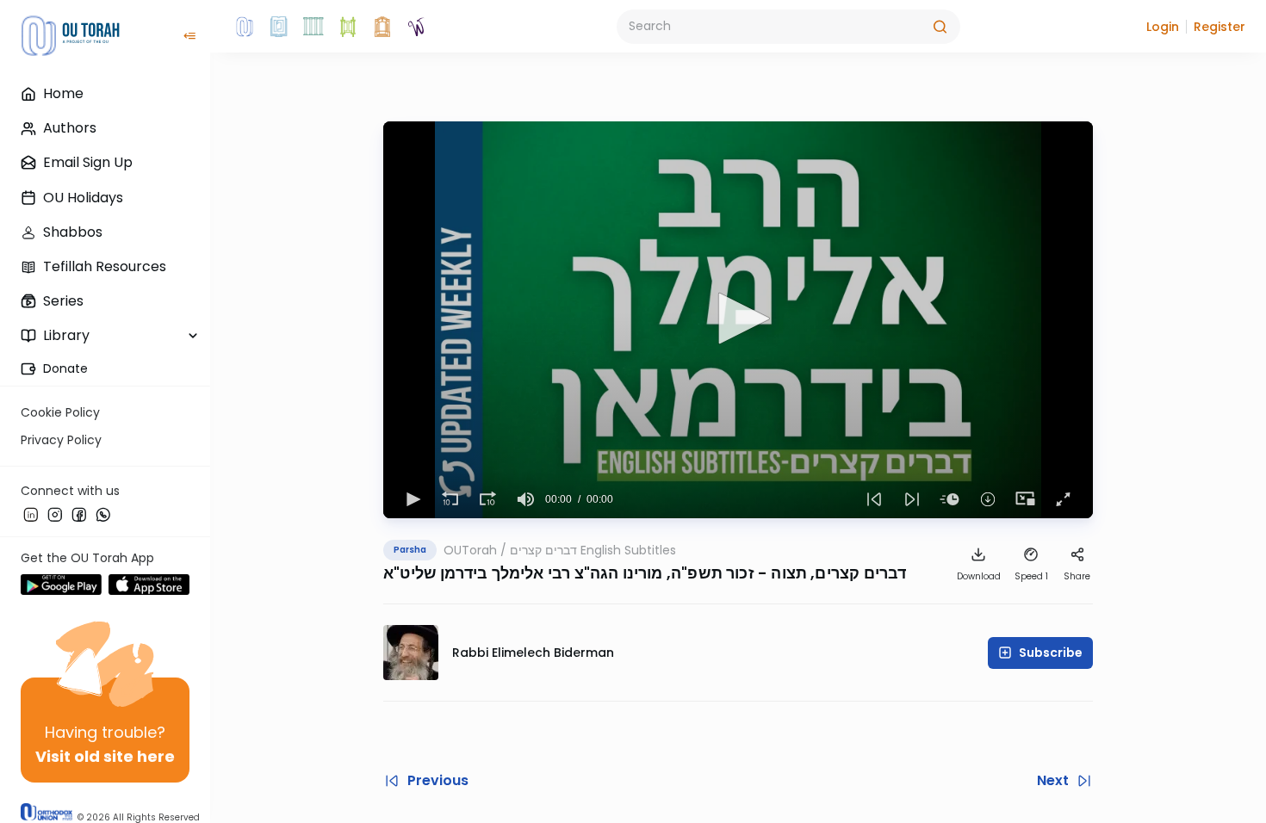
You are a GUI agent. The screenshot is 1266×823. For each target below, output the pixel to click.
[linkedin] (31, 514)
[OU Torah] (244, 26)
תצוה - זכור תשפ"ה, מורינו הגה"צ (691, 573)
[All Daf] (382, 26)
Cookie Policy (60, 412)
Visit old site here (105, 756)
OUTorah (470, 550)
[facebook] (79, 514)
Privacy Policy (61, 440)
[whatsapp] (103, 514)
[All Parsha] (348, 26)
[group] (526, 499)
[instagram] (55, 514)
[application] (738, 319)
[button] (1162, 26)
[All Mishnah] (279, 26)
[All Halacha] (313, 26)
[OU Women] (417, 26)
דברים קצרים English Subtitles (593, 550)
